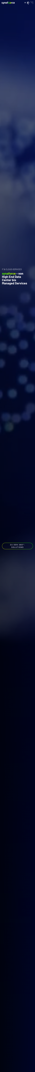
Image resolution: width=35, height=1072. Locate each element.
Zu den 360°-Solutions (17, 546)
